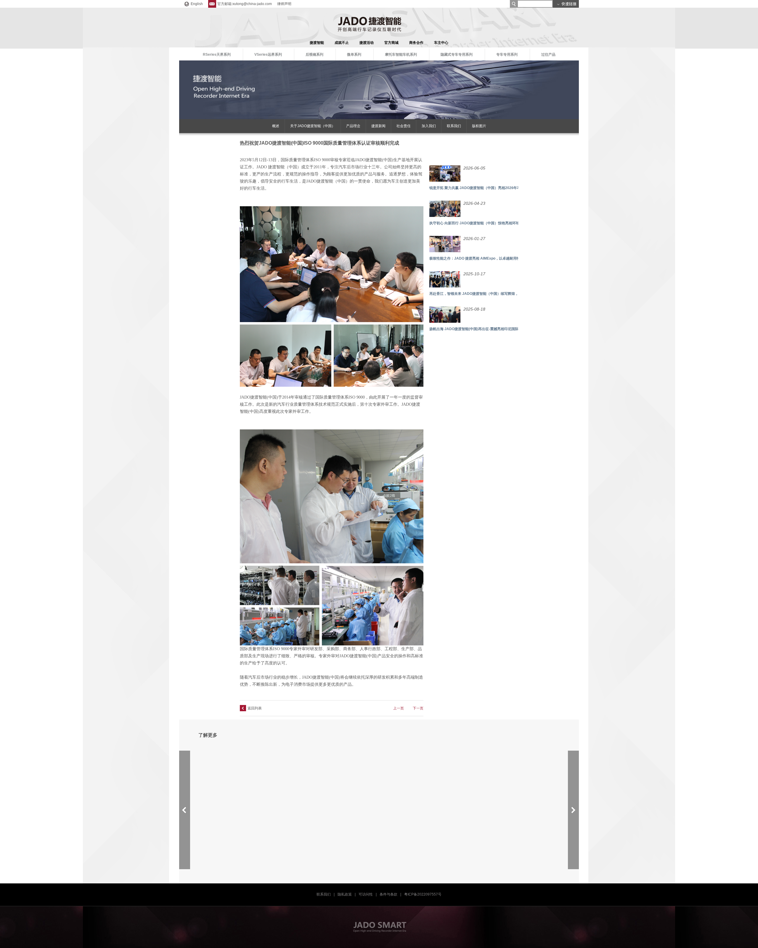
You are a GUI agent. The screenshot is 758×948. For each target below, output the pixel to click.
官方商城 (391, 43)
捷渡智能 (317, 43)
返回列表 (255, 708)
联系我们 (454, 126)
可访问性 (366, 894)
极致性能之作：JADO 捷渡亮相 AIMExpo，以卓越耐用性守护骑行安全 (485, 258)
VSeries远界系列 (268, 54)
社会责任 (403, 126)
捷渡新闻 (378, 126)
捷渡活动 (366, 43)
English (197, 4)
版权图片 (479, 126)
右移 (573, 810)
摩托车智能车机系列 (401, 54)
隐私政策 (345, 894)
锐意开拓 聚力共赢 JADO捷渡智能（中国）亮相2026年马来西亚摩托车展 (487, 188)
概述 (275, 126)
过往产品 (548, 54)
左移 (184, 810)
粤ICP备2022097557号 (422, 894)
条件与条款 (388, 894)
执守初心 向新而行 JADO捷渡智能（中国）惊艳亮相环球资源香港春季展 (486, 223)
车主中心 (441, 43)
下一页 (418, 708)
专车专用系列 (507, 54)
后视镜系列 (314, 54)
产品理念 (353, 126)
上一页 (398, 708)
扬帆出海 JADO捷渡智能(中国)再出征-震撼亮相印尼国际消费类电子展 (484, 329)
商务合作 (416, 43)
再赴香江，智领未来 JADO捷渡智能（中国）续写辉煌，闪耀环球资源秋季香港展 (493, 294)
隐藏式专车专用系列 (457, 54)
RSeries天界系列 (217, 54)
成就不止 (342, 43)
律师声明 (284, 4)
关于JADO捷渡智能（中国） (312, 126)
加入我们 (429, 126)
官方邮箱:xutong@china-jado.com (244, 4)
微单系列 (354, 54)
